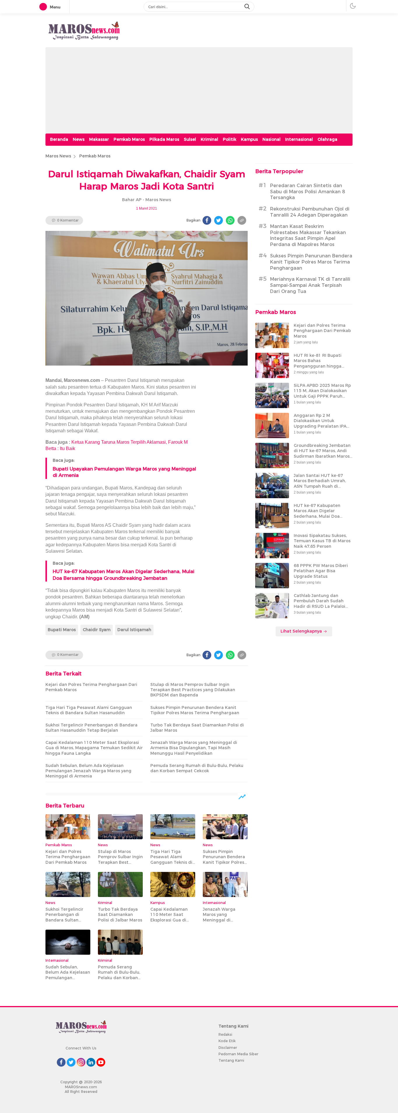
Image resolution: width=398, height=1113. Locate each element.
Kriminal (209, 139)
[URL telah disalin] (241, 220)
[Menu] (44, 7)
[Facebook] (206, 220)
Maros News (58, 156)
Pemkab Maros (129, 139)
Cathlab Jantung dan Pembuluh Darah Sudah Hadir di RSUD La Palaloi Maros (319, 603)
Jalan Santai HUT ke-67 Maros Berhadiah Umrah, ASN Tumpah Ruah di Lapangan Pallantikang (320, 483)
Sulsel (190, 139)
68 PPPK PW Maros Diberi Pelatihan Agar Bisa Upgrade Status (321, 571)
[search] (247, 7)
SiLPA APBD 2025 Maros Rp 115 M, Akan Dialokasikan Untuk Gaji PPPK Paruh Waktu (322, 393)
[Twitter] (218, 220)
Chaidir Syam (96, 629)
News (78, 139)
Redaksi (225, 1034)
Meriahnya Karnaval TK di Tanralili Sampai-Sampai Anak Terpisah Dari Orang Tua (310, 285)
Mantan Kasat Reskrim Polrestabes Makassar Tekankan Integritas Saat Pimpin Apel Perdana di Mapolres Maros (308, 235)
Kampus (249, 139)
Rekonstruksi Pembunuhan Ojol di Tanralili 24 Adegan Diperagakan (309, 212)
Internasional (299, 139)
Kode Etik (227, 1041)
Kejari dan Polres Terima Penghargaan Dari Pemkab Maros (91, 687)
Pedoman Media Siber (238, 1054)
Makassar (99, 139)
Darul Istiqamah (134, 629)
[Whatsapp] (230, 220)
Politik (229, 139)
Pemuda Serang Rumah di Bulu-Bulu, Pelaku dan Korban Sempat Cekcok (196, 768)
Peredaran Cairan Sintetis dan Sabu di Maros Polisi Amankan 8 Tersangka (307, 192)
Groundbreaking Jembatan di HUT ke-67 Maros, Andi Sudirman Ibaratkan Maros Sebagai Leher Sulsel (322, 453)
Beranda (59, 139)
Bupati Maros (62, 629)
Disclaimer (228, 1047)
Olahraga (327, 139)
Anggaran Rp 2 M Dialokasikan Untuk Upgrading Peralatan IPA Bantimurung (320, 423)
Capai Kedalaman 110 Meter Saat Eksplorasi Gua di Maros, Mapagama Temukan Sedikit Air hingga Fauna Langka (94, 748)
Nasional (272, 139)
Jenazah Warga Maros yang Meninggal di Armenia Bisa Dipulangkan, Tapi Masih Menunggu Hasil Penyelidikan (193, 748)
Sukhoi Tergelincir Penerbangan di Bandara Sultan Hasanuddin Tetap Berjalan (91, 727)
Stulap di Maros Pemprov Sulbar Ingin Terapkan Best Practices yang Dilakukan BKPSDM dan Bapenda (192, 690)
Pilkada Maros (164, 139)
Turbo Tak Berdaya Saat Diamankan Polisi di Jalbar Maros (197, 727)
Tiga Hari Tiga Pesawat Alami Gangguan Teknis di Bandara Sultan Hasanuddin (88, 710)
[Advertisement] (199, 88)
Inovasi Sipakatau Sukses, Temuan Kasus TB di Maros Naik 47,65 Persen (322, 541)
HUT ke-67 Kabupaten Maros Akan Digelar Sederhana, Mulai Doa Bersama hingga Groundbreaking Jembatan (322, 516)
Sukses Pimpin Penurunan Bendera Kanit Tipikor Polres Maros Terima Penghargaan (194, 710)
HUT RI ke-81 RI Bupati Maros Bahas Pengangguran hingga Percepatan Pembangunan (322, 363)
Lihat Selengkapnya (302, 631)
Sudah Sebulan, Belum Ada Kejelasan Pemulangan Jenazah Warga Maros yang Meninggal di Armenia (88, 771)
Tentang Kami (231, 1060)
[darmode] (352, 5)
